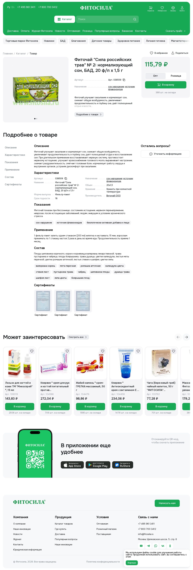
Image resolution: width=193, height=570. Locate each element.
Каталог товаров (64, 523)
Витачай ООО (113, 195)
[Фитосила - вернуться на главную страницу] (96, 8)
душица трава (122, 272)
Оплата (25, 31)
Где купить (60, 529)
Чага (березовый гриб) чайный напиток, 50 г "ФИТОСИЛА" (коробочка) (161, 386)
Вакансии (127, 31)
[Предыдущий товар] (178, 337)
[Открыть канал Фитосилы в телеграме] (148, 546)
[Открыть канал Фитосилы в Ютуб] (141, 546)
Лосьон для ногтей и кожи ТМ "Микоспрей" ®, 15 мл (19, 386)
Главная (8, 53)
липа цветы (61, 278)
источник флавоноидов (121, 88)
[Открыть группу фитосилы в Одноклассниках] (170, 546)
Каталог (21, 53)
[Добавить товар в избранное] (32, 351)
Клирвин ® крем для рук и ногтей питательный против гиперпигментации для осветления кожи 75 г (55, 386)
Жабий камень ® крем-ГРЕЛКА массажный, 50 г (90, 386)
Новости (60, 31)
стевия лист (42, 272)
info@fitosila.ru (145, 534)
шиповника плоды (100, 272)
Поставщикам (103, 534)
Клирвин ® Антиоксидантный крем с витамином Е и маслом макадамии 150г (125, 386)
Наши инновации (22, 529)
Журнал (17, 539)
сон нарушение (116, 86)
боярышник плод (80, 278)
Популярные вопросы (107, 31)
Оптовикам (73, 31)
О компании (19, 523)
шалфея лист (43, 278)
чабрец (82, 272)
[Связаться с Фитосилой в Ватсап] (156, 546)
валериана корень (45, 266)
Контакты (140, 31)
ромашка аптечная (91, 266)
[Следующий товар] (186, 337)
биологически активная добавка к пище (108, 222)
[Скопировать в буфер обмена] (123, 79)
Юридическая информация (27, 549)
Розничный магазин (106, 529)
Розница (87, 31)
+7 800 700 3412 (47, 7)
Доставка (13, 31)
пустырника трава (63, 272)
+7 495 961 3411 (26, 7)
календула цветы (114, 266)
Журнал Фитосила (42, 31)
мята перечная (68, 266)
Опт (155, 75)
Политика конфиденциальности (103, 561)
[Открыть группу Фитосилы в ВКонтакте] (163, 546)
